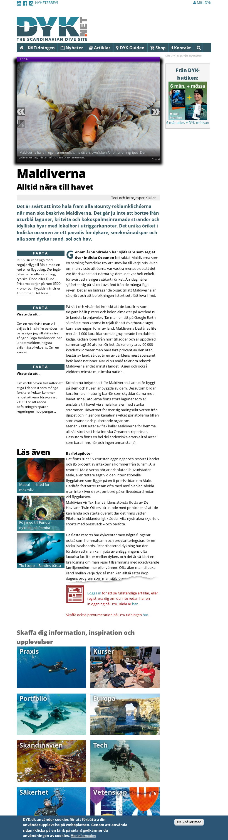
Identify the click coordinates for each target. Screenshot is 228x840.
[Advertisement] (49, 432)
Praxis (29, 651)
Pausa (22, 124)
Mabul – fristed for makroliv (34, 487)
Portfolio (33, 698)
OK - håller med (189, 822)
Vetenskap (110, 792)
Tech (100, 745)
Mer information (83, 836)
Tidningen (44, 47)
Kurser (103, 651)
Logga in (94, 593)
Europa (104, 698)
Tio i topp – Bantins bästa (40, 565)
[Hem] (52, 37)
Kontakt (182, 47)
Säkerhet (33, 792)
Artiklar (101, 47)
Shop (160, 47)
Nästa (155, 112)
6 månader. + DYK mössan (187, 122)
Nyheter (74, 47)
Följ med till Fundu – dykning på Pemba (36, 525)
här (135, 603)
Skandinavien (41, 745)
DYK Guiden (132, 47)
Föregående (22, 112)
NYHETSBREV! (46, 2)
